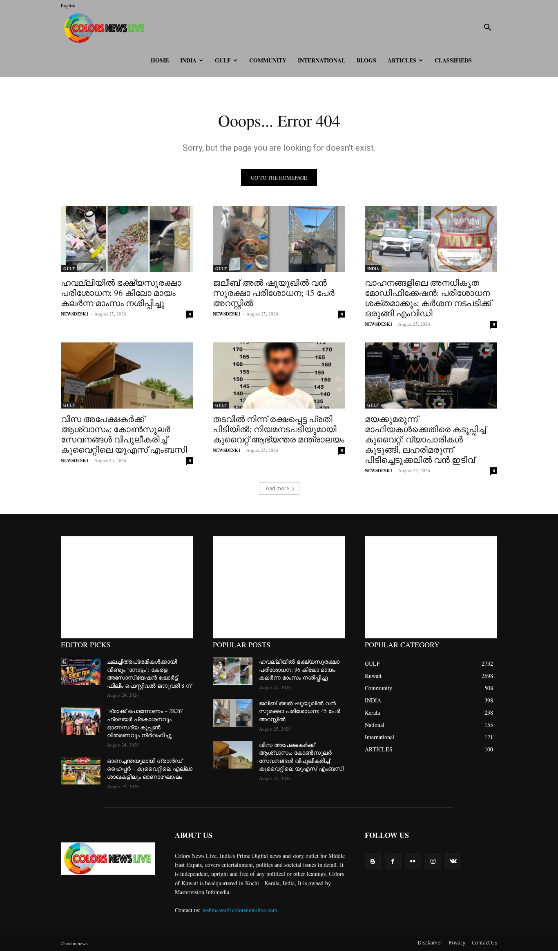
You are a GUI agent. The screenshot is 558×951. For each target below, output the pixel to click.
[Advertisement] (127, 587)
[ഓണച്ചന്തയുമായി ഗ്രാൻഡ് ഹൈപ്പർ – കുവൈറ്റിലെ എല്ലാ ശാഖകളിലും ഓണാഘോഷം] (80, 770)
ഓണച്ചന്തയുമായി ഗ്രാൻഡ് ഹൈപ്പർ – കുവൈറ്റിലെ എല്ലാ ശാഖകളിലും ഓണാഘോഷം (149, 768)
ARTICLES (402, 60)
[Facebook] (393, 861)
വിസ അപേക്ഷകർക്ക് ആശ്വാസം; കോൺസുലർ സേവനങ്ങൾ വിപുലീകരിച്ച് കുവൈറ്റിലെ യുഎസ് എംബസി (124, 434)
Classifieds (453, 60)
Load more (276, 488)
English (68, 5)
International (321, 60)
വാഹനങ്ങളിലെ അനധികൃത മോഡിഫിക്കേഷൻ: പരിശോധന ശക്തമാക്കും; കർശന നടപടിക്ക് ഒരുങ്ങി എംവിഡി (428, 298)
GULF (223, 60)
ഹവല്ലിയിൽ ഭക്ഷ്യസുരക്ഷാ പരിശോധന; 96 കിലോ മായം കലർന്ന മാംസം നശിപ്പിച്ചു (121, 293)
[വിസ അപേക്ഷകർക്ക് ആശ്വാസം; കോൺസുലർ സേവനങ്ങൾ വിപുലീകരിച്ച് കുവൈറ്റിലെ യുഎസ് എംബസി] (127, 375)
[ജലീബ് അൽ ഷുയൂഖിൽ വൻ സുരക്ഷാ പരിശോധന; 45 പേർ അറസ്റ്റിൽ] (279, 239)
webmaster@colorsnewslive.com (239, 910)
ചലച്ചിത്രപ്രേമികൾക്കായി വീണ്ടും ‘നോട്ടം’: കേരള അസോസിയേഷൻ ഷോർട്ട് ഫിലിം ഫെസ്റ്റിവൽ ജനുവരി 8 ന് (149, 673)
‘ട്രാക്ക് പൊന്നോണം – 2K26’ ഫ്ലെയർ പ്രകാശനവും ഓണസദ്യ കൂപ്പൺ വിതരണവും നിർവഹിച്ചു (145, 723)
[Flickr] (413, 861)
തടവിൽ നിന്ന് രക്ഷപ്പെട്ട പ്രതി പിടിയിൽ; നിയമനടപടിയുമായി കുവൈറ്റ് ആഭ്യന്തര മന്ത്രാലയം (278, 429)
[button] (487, 28)
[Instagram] (433, 861)
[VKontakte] (453, 861)
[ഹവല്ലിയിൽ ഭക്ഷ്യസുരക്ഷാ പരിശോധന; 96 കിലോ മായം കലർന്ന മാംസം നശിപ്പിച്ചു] (127, 239)
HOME (160, 60)
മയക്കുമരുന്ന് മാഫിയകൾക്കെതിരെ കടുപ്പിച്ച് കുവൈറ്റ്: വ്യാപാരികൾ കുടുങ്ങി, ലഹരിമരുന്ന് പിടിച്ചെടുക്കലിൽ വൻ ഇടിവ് (425, 439)
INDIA (188, 60)
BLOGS (366, 60)
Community (267, 60)
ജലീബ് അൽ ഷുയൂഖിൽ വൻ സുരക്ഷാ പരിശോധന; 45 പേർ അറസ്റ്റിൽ (274, 293)
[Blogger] (373, 861)
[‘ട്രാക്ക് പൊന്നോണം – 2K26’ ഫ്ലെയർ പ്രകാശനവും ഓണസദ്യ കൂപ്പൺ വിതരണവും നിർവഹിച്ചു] (80, 721)
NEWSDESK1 (75, 314)
